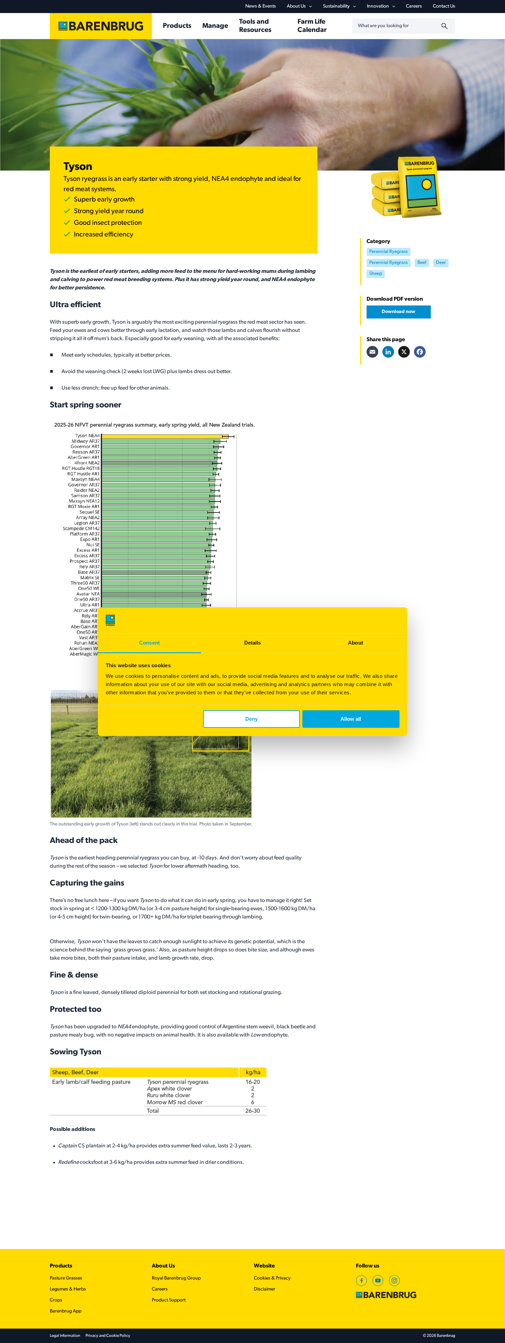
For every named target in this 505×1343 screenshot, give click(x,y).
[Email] (372, 352)
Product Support (169, 1300)
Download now (398, 311)
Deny (251, 719)
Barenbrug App (65, 1311)
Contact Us (444, 6)
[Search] (445, 26)
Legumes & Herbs (68, 1289)
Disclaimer (264, 1289)
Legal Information (65, 1336)
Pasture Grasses (66, 1278)
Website (264, 1266)
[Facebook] (420, 352)
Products (61, 1266)
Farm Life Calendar (312, 26)
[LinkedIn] (388, 352)
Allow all (350, 719)
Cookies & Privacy (272, 1278)
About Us (296, 6)
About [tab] (355, 643)
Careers (414, 6)
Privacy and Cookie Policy (108, 1336)
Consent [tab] (149, 643)
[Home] (101, 26)
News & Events (260, 6)
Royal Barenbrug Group (176, 1278)
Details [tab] (252, 643)
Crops (56, 1300)
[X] (404, 352)
